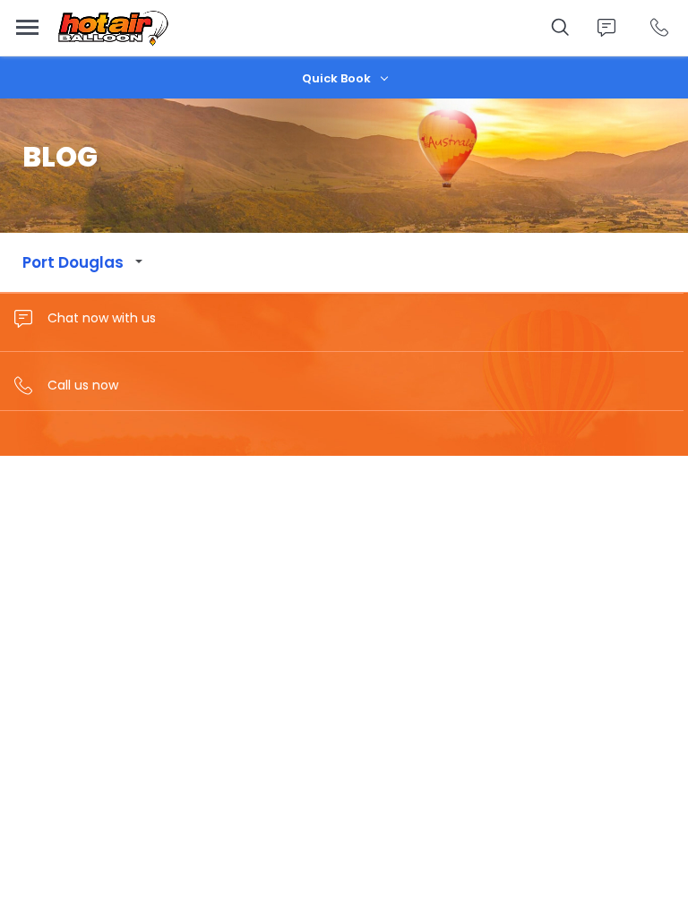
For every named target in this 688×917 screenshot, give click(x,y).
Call (659, 27)
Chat (606, 27)
